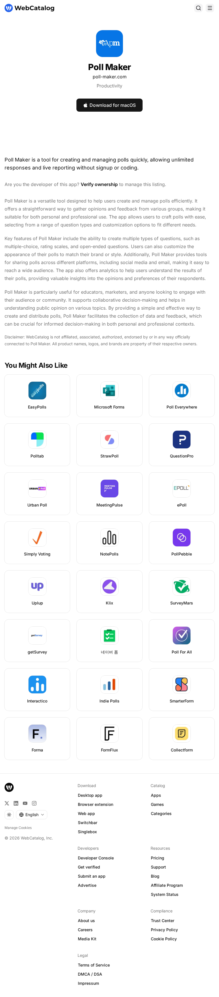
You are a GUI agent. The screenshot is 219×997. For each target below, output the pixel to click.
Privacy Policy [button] (164, 929)
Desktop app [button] (90, 795)
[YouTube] (25, 803)
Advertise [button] (87, 885)
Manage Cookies (18, 828)
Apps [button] (156, 795)
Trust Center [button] (162, 920)
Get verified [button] (89, 867)
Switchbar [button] (87, 822)
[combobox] (31, 814)
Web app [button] (86, 813)
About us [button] (86, 920)
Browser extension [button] (95, 804)
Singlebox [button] (87, 831)
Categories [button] (161, 813)
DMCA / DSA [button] (90, 974)
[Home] (29, 8)
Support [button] (158, 867)
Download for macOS (113, 105)
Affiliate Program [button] (167, 885)
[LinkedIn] (16, 803)
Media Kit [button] (87, 938)
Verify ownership (99, 184)
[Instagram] (34, 803)
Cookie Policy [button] (164, 938)
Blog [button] (155, 876)
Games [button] (157, 804)
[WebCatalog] (9, 787)
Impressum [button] (88, 983)
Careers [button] (85, 929)
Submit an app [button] (92, 876)
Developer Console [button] (96, 857)
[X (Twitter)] (7, 803)
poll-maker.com (110, 76)
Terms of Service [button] (94, 965)
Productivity (109, 86)
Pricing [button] (157, 857)
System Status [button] (165, 894)
